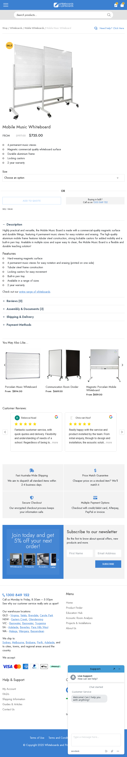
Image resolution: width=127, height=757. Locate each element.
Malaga (13, 631)
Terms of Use (37, 738)
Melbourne (18, 642)
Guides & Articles (12, 704)
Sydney (6, 642)
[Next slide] (122, 365)
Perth (40, 642)
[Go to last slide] (4, 365)
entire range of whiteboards (34, 292)
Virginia (14, 615)
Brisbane (30, 642)
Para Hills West (39, 627)
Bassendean (37, 631)
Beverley (24, 627)
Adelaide (13, 627)
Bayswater (15, 623)
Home (69, 603)
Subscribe (108, 564)
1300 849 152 (100, 202)
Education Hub (74, 613)
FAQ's (5, 694)
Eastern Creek (19, 619)
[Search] (109, 15)
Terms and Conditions (60, 738)
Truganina (40, 623)
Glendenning (36, 619)
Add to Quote (32, 200)
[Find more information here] (96, 710)
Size (4, 172)
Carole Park (46, 615)
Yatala (23, 615)
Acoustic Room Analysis (79, 618)
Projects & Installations (78, 623)
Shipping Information (13, 699)
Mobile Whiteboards (34, 28)
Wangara (24, 631)
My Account (9, 689)
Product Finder (74, 608)
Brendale (33, 615)
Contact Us (8, 709)
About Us (71, 628)
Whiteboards (16, 28)
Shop (4, 28)
